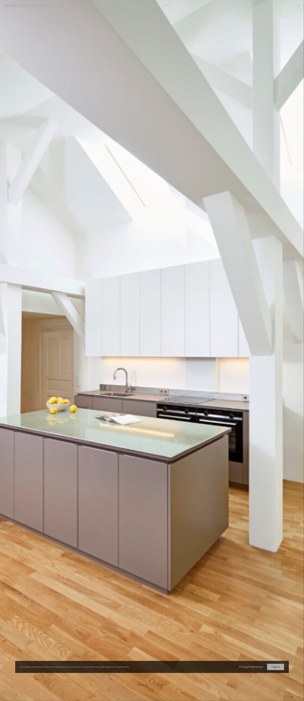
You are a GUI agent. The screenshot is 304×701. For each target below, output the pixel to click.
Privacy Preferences (251, 667)
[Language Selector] (296, 5)
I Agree (275, 667)
